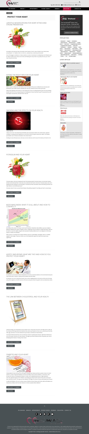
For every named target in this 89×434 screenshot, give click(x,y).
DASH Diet (75, 45)
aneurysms (63, 41)
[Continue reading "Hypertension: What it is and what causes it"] (71, 66)
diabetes (70, 47)
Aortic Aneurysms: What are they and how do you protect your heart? (28, 255)
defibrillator (63, 47)
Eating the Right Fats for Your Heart (22, 75)
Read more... (10, 66)
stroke (27, 376)
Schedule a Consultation (71, 32)
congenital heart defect (76, 44)
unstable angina (72, 56)
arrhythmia (74, 41)
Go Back (9, 13)
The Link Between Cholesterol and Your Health (27, 296)
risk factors (74, 54)
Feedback (57, 8)
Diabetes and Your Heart (17, 354)
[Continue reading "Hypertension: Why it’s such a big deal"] (71, 81)
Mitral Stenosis (63, 108)
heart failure (75, 48)
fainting (75, 47)
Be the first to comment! (14, 62)
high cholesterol (45, 376)
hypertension (72, 51)
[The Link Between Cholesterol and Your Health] (18, 313)
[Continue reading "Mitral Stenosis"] (71, 112)
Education (66, 8)
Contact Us (77, 8)
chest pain (66, 44)
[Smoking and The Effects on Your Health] (18, 120)
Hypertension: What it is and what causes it (70, 63)
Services (22, 8)
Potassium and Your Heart (18, 154)
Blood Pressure (72, 42)
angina (68, 41)
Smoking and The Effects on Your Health (24, 110)
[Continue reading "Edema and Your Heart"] (71, 97)
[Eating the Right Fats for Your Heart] (18, 81)
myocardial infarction (65, 54)
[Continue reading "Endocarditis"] (71, 128)
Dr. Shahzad (12, 8)
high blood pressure (36, 376)
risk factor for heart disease (36, 332)
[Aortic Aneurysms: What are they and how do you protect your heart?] (18, 265)
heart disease (23, 188)
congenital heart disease (66, 45)
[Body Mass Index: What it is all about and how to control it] (18, 217)
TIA (66, 56)
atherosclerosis (64, 42)
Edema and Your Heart (65, 92)
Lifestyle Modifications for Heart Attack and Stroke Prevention (26, 24)
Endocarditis (63, 122)
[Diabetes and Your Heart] (18, 364)
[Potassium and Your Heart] (18, 168)
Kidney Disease (68, 53)
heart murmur (68, 50)
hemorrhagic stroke (77, 50)
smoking (80, 54)
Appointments (33, 8)
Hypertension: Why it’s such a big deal (68, 76)
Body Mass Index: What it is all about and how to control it (28, 206)
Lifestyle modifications (77, 53)
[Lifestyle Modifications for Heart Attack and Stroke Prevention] (18, 38)
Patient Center (45, 8)
